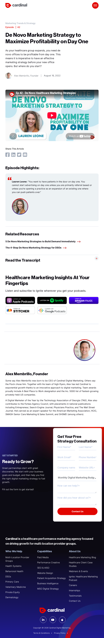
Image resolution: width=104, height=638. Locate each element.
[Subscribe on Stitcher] (20, 310)
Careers (73, 585)
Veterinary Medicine (15, 587)
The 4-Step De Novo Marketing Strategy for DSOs (33, 247)
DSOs (8, 576)
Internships (74, 590)
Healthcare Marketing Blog (82, 557)
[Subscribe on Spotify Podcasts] (52, 300)
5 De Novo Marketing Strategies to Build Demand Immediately (40, 241)
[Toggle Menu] (95, 5)
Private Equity (12, 592)
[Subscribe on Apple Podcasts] (20, 300)
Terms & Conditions (41, 633)
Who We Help (13, 551)
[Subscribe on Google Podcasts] (52, 310)
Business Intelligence (47, 583)
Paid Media (43, 557)
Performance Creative (48, 562)
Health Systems (13, 566)
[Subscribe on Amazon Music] (84, 300)
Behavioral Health (14, 571)
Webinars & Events (78, 571)
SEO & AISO (43, 567)
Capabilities (44, 551)
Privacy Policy (59, 633)
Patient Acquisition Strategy (51, 578)
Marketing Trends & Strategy (20, 23)
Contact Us (74, 600)
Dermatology (11, 597)
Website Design (45, 573)
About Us (75, 551)
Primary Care (12, 581)
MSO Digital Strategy (48, 588)
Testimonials (75, 595)
